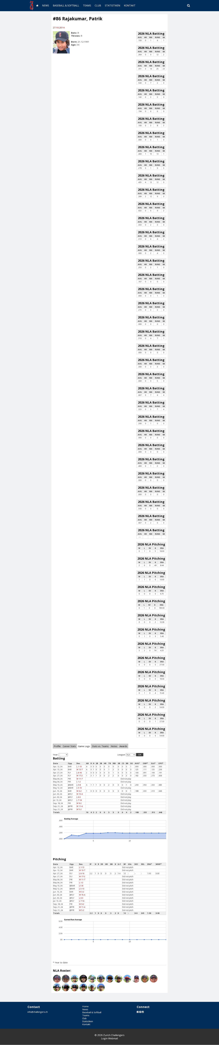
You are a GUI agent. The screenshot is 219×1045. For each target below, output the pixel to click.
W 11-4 (80, 806)
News (45, 5)
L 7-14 (79, 800)
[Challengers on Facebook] (138, 1011)
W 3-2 (79, 791)
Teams (87, 5)
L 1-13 (79, 766)
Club (98, 5)
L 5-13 (79, 788)
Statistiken (112, 5)
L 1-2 (79, 782)
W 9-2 (79, 803)
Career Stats (69, 746)
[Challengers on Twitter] (140, 1011)
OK (139, 754)
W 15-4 (80, 794)
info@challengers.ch (38, 1011)
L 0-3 (79, 797)
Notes (114, 746)
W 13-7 (80, 769)
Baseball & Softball (66, 5)
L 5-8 (79, 785)
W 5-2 (79, 809)
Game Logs (84, 746)
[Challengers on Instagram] (143, 1011)
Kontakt (129, 5)
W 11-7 (80, 779)
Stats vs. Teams (100, 746)
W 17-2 (80, 775)
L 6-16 (79, 772)
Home (85, 1006)
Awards (123, 746)
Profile (57, 746)
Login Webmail (109, 1038)
